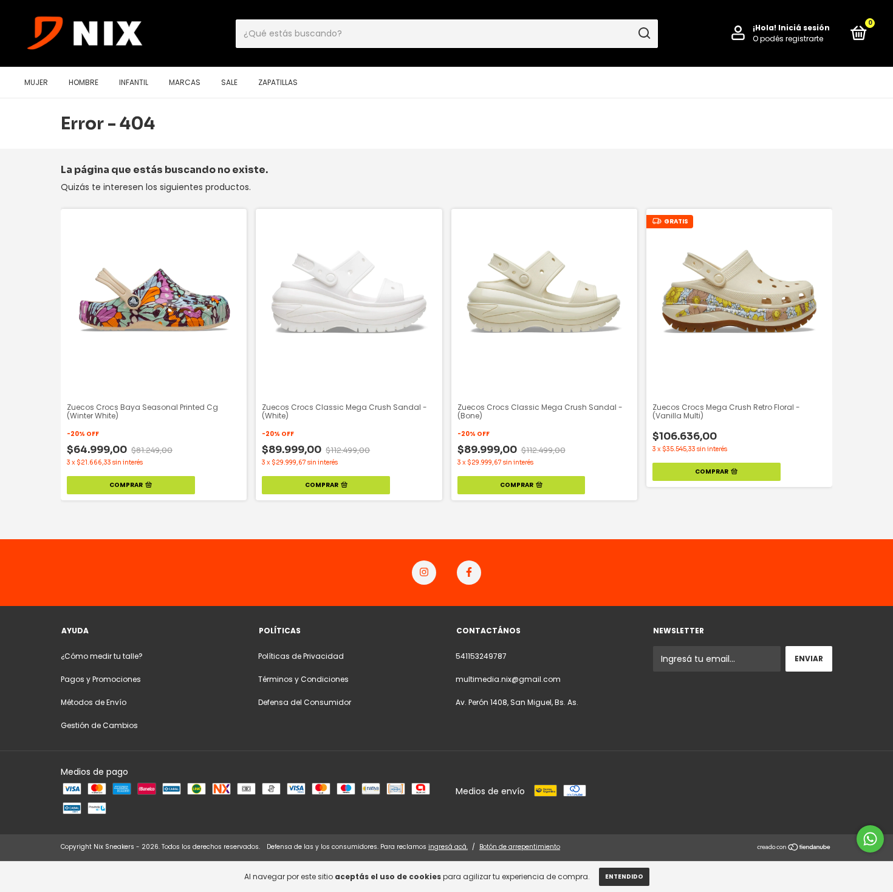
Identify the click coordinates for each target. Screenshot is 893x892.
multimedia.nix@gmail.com (508, 679)
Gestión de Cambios (99, 725)
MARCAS (184, 82)
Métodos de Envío (93, 702)
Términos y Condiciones (303, 679)
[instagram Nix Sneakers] (424, 572)
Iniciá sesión (804, 27)
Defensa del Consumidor (304, 702)
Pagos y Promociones (101, 679)
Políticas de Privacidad (301, 656)
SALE (229, 82)
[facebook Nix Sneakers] (469, 572)
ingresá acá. (448, 846)
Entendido (624, 876)
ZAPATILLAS (278, 82)
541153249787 (481, 656)
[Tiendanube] (794, 848)
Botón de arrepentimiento (519, 846)
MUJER (36, 82)
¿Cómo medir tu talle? (102, 656)
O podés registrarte (788, 38)
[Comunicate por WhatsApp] (870, 839)
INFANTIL (133, 82)
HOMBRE (83, 82)
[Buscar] (644, 33)
